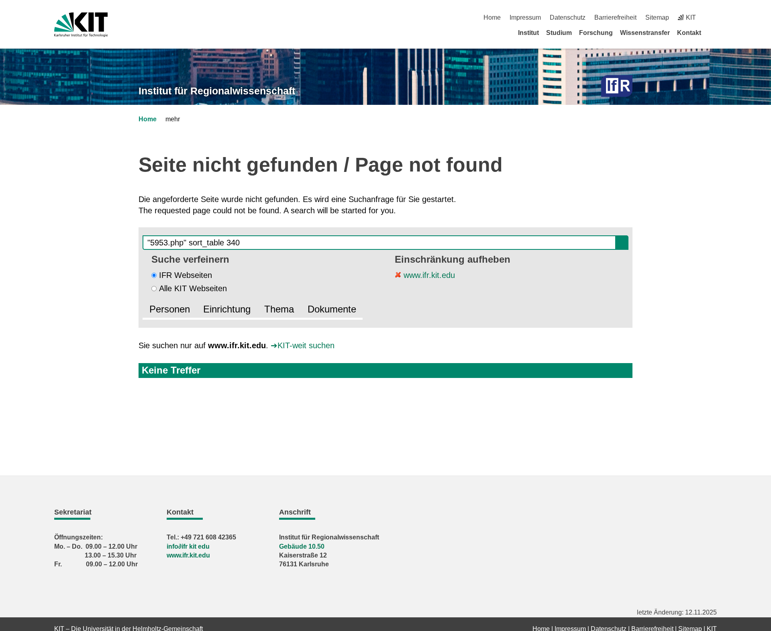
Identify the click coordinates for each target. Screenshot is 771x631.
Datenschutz (567, 17)
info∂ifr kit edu (188, 546)
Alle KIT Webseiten (193, 288)
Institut (528, 32)
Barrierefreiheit (615, 17)
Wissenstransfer (645, 32)
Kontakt (689, 32)
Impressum (525, 17)
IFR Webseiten (185, 275)
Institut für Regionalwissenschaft (217, 90)
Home (492, 17)
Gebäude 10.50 (301, 546)
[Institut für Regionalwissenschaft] (616, 86)
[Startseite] (714, 33)
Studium (559, 32)
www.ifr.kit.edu (428, 275)
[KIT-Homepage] (81, 24)
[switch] (714, 17)
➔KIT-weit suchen (303, 345)
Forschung (596, 32)
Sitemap (657, 17)
